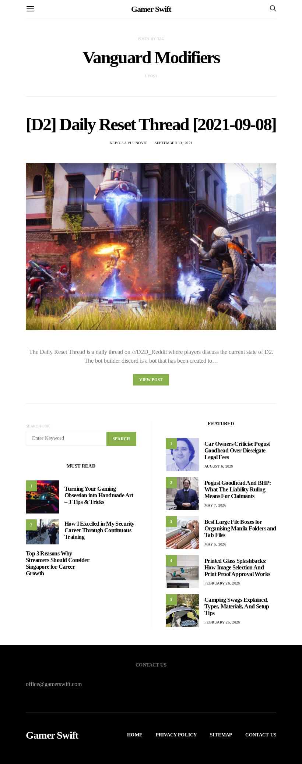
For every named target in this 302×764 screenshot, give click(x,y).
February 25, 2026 (222, 622)
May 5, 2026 (215, 544)
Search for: (38, 426)
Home (135, 735)
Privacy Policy (176, 735)
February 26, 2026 (222, 583)
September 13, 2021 (174, 143)
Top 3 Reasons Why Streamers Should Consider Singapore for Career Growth (57, 563)
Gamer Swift (151, 9)
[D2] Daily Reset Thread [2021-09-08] (151, 124)
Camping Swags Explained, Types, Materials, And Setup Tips (236, 606)
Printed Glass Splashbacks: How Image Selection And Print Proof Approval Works (237, 567)
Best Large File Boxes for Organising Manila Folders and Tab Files (240, 528)
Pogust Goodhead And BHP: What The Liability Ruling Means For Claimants (237, 489)
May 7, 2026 (215, 505)
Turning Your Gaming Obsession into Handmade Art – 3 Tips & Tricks (98, 495)
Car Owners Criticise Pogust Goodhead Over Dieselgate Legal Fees (237, 450)
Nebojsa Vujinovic (128, 143)
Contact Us (260, 735)
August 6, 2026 (218, 466)
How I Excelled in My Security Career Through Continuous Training (99, 530)
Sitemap (221, 735)
